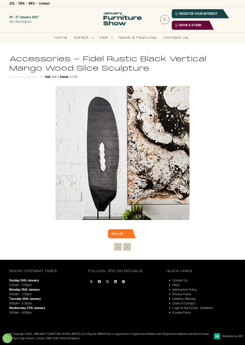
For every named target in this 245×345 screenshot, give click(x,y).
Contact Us (179, 280)
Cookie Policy (181, 312)
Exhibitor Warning (183, 299)
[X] (91, 281)
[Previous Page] (118, 247)
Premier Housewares (24, 77)
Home (60, 38)
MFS (32, 3)
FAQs (176, 285)
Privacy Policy (181, 294)
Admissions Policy (184, 289)
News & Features (137, 38)
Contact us (175, 38)
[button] (164, 19)
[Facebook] (99, 281)
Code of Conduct (183, 303)
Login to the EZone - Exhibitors (192, 308)
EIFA (22, 3)
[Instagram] (107, 281)
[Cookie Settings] (7, 338)
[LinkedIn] (115, 281)
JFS (12, 3)
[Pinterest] (123, 281)
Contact (44, 3)
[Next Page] (127, 247)
